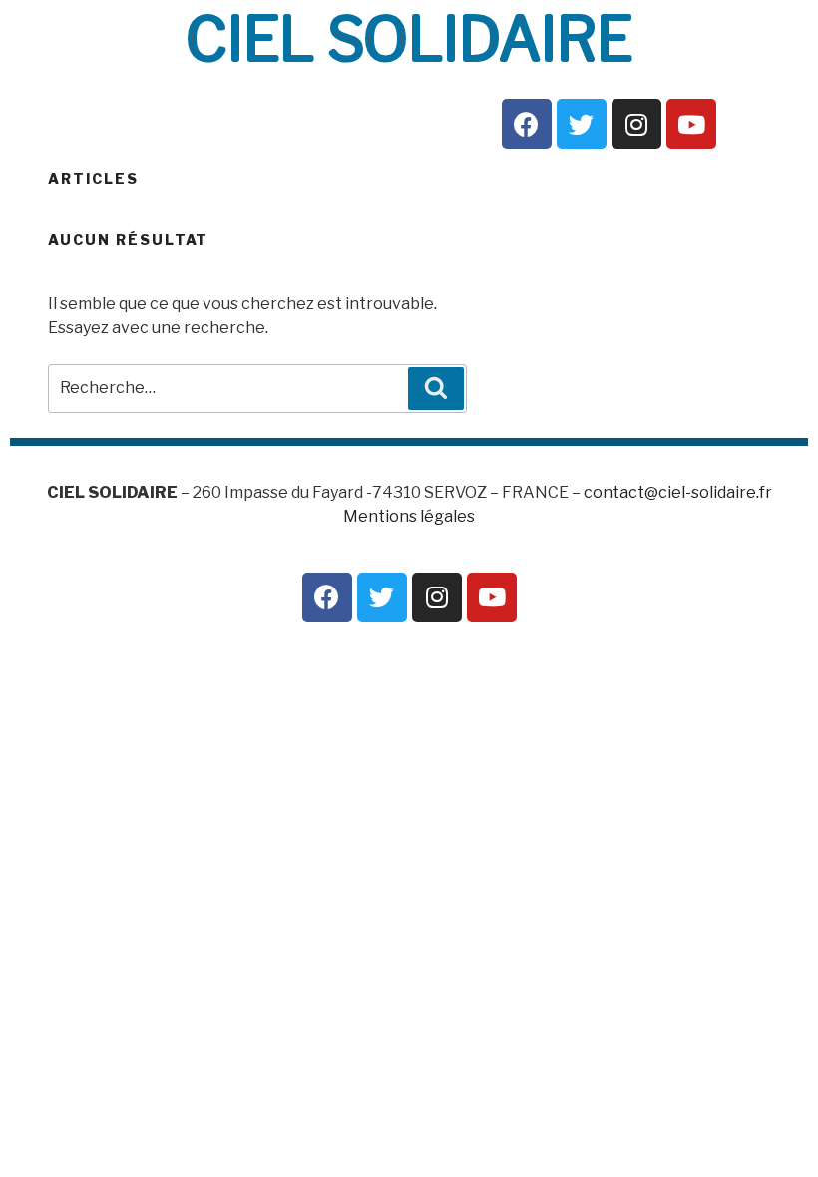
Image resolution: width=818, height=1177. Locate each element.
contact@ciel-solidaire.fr (678, 492)
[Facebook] (527, 124)
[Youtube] (691, 124)
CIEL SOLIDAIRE (409, 39)
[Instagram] (636, 124)
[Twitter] (582, 124)
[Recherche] (436, 388)
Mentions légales (409, 516)
